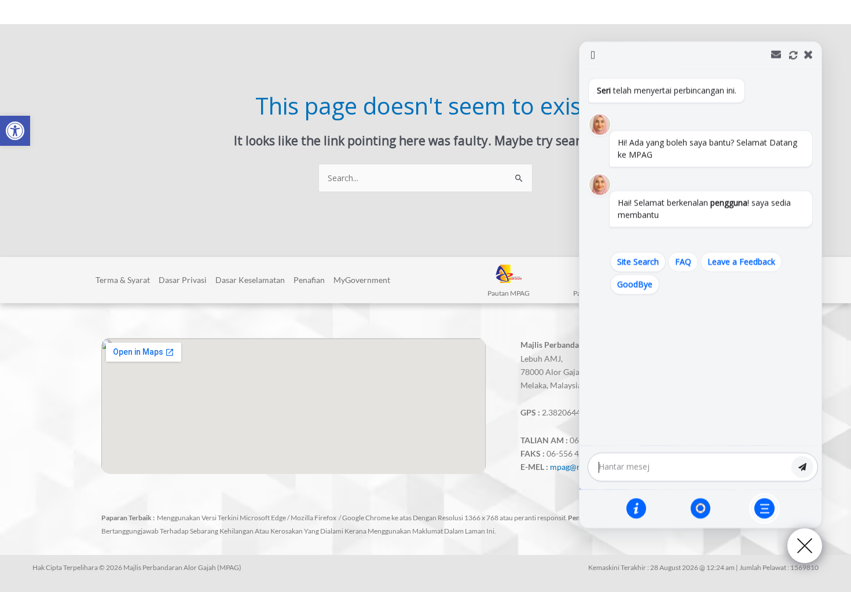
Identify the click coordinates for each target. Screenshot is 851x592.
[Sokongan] (700, 508)
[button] (15, 131)
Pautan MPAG (508, 293)
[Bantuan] (636, 508)
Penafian (309, 280)
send (802, 467)
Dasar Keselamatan (250, 280)
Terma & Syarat (123, 280)
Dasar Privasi (183, 280)
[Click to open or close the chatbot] (804, 545)
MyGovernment (361, 280)
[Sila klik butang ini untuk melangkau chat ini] (764, 508)
